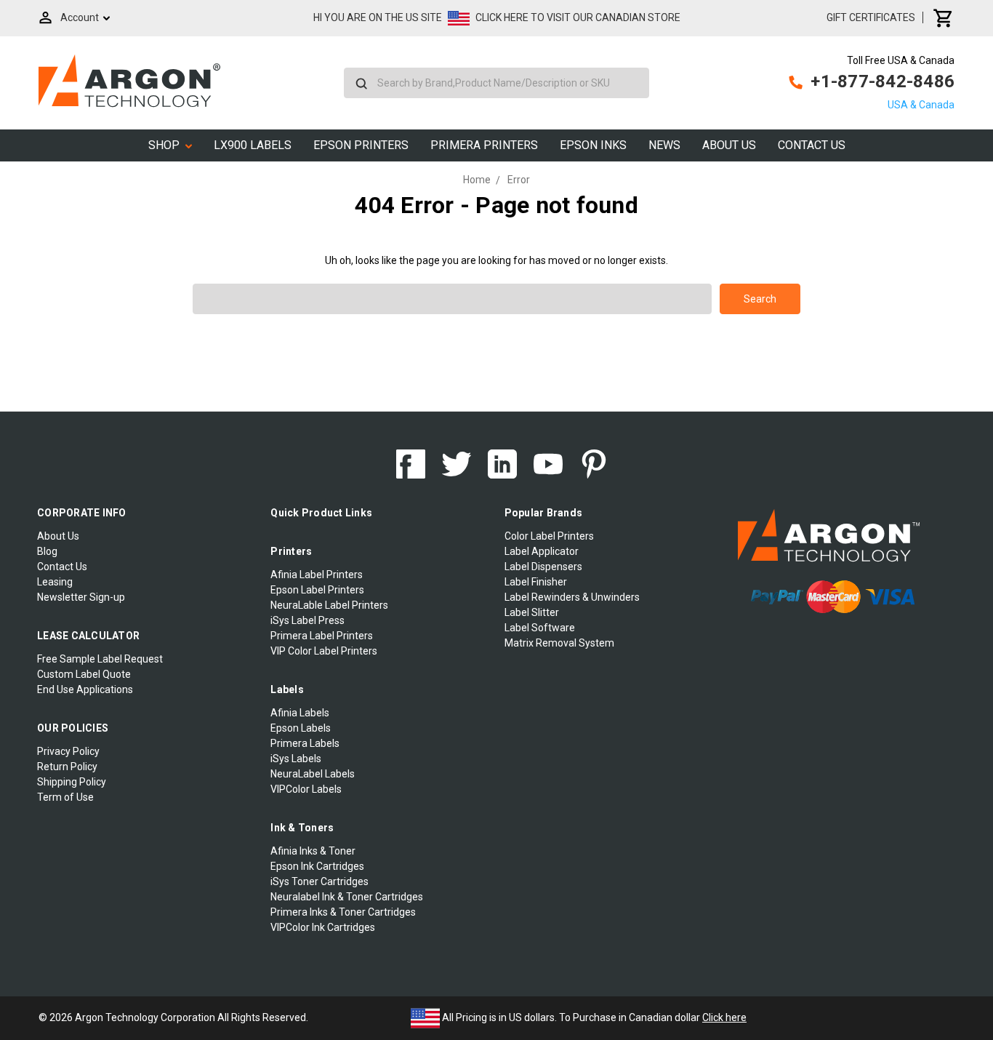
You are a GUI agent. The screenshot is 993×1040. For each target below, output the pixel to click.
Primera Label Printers (321, 635)
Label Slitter (531, 612)
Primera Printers (484, 145)
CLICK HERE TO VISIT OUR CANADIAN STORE (577, 17)
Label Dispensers (543, 566)
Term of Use (65, 797)
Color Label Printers (549, 536)
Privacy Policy (68, 751)
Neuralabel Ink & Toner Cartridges (346, 897)
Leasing (55, 582)
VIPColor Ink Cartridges (322, 927)
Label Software (539, 627)
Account (79, 17)
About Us (729, 145)
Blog (47, 551)
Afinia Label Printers (316, 574)
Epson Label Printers (317, 590)
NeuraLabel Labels (312, 774)
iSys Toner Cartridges (319, 881)
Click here (724, 1017)
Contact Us (811, 145)
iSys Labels (295, 758)
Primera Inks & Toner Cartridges (343, 912)
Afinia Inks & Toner (312, 851)
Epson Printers (361, 145)
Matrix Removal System (559, 643)
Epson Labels (300, 728)
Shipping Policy (71, 782)
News (664, 145)
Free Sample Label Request (100, 659)
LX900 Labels (253, 145)
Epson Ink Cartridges (317, 866)
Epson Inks (593, 145)
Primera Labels (304, 743)
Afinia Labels (299, 713)
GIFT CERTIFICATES (871, 17)
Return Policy (67, 766)
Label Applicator (541, 551)
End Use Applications (85, 689)
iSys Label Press (307, 620)
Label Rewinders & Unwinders (572, 597)
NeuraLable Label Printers (329, 605)
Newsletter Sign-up (81, 597)
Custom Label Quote (84, 674)
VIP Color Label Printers (323, 651)
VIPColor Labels (306, 789)
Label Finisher (535, 582)
